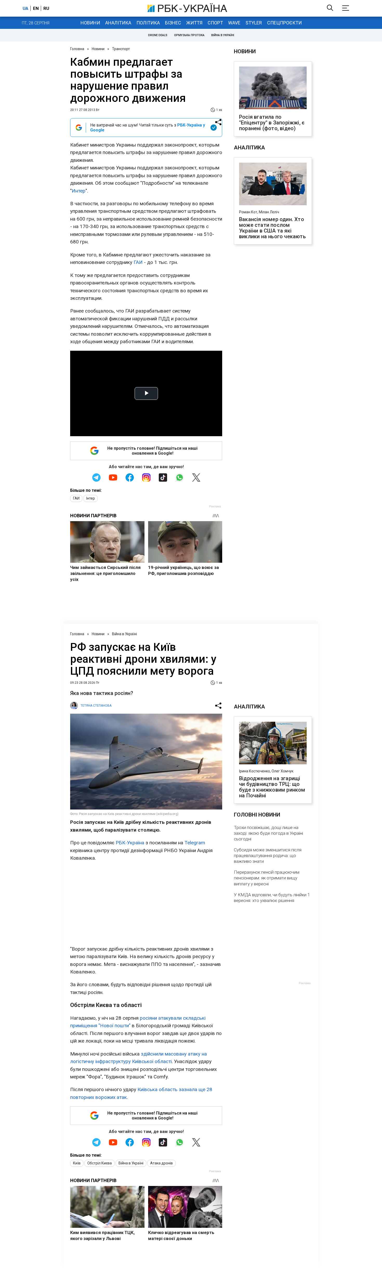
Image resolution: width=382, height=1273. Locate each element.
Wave (234, 22)
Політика (148, 22)
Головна (77, 49)
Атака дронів (161, 1163)
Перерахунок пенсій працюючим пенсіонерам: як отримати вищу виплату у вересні (266, 878)
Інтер (90, 498)
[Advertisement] (146, 903)
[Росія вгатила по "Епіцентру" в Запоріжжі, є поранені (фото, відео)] (273, 88)
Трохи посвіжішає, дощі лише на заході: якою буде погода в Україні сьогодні (268, 833)
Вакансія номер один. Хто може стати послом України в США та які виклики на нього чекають (272, 227)
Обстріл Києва (99, 1163)
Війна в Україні (222, 35)
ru (46, 8)
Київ (77, 1163)
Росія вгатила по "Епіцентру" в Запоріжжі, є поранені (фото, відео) (272, 122)
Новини (90, 22)
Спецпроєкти (284, 22)
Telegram (195, 843)
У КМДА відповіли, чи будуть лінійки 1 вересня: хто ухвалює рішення (272, 897)
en (36, 8)
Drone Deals (157, 35)
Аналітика (118, 22)
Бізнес (173, 22)
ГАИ (138, 262)
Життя (194, 22)
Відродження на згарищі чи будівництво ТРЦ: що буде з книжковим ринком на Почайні (272, 786)
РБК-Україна (130, 843)
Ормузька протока (189, 35)
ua (25, 8)
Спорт (215, 22)
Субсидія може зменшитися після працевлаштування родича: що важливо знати (267, 855)
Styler (254, 22)
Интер (78, 191)
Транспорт (121, 49)
